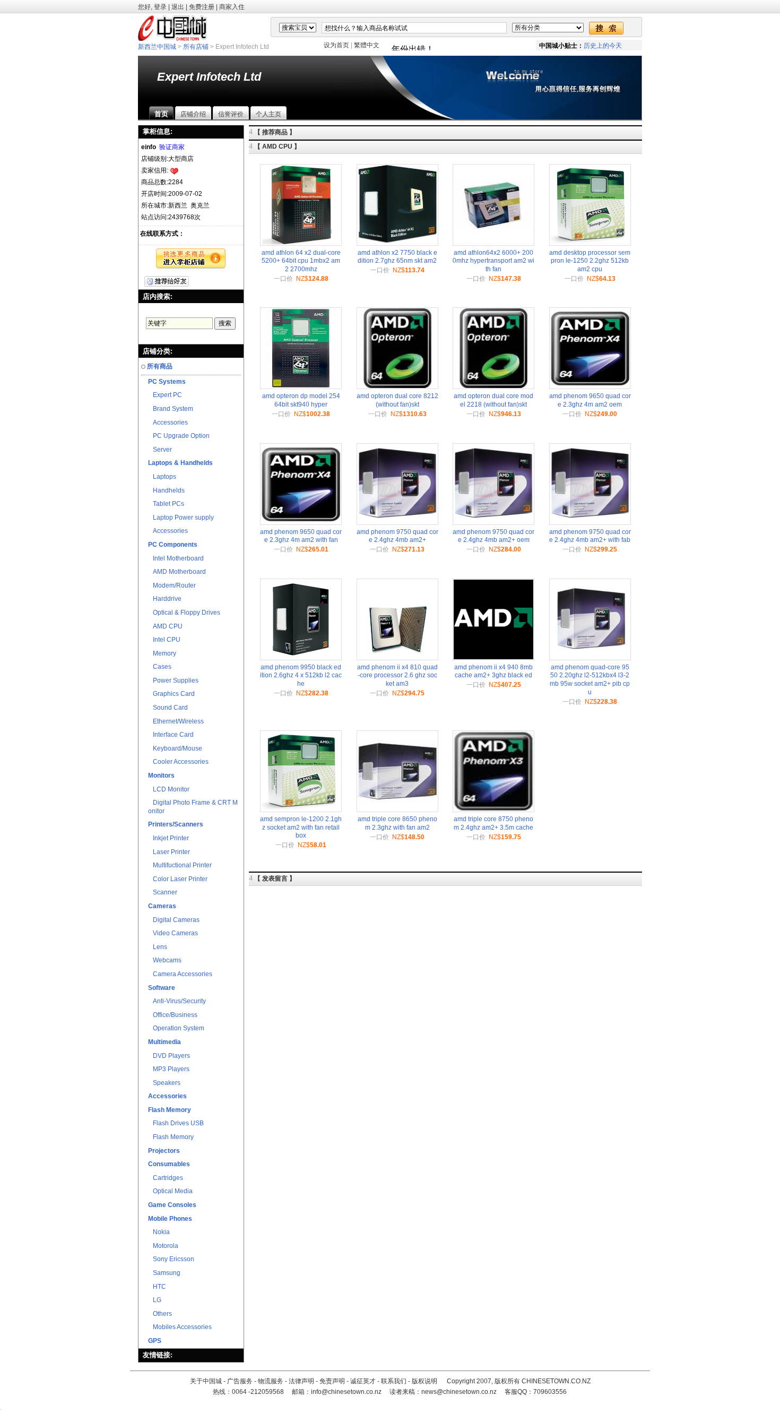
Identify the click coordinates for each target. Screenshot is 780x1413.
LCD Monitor (168, 789)
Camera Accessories (180, 974)
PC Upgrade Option (179, 436)
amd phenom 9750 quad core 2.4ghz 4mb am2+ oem (493, 536)
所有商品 (159, 366)
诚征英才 (363, 1381)
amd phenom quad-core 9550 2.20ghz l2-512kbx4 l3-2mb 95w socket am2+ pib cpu (590, 680)
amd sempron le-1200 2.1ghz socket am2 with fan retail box (301, 827)
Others (160, 1313)
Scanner (162, 892)
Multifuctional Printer (180, 865)
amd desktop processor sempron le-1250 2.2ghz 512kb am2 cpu (589, 261)
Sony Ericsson (171, 1259)
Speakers (164, 1083)
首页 (161, 114)
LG (154, 1300)
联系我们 (393, 1381)
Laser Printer (169, 852)
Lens (157, 947)
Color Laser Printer (177, 879)
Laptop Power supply (181, 517)
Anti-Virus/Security (177, 1001)
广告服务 (240, 1381)
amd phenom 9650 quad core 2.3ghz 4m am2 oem (590, 400)
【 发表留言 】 (275, 878)
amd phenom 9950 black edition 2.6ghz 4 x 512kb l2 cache (301, 675)
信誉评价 (231, 114)
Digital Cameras (174, 920)
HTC (157, 1286)
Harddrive (164, 598)
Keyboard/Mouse (175, 748)
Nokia (159, 1232)
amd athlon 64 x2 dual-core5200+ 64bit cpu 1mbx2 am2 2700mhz (301, 261)
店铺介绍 (193, 114)
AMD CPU (165, 626)
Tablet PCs (166, 503)
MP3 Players (168, 1069)
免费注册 (201, 7)
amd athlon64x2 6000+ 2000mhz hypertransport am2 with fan (493, 261)
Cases (159, 666)
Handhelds (166, 490)
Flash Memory (171, 1137)
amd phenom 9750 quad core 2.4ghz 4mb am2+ (397, 536)
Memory (162, 653)
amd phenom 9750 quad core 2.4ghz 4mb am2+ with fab (590, 536)
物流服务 (270, 1381)
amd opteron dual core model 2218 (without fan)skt (493, 400)
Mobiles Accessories (180, 1327)
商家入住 (232, 7)
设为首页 (336, 45)
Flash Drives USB (176, 1123)
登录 (160, 7)
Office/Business (172, 1015)
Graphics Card (171, 693)
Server (160, 449)
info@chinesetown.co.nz (346, 1391)
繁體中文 (366, 45)
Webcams (164, 960)
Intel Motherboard (176, 558)
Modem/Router (172, 585)
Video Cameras (173, 933)
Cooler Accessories (178, 761)
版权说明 (424, 1381)
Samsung (164, 1273)
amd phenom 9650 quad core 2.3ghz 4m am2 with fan (301, 536)
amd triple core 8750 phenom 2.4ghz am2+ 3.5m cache (493, 823)
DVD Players (169, 1055)
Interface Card (171, 734)
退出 (177, 7)
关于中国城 (206, 1381)
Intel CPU (164, 639)
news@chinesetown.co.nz (459, 1391)
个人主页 (268, 114)
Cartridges (165, 1178)
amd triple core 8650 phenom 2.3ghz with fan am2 (397, 823)
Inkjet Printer (168, 838)
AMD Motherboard (177, 571)
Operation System (176, 1028)
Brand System (170, 408)
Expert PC (165, 395)
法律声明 (301, 1381)
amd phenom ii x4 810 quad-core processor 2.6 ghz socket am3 (397, 675)
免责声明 (332, 1381)
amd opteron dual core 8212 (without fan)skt (397, 400)
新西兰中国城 (157, 46)
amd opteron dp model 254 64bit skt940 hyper (301, 400)
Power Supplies (173, 680)
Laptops (162, 476)
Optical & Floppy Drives (184, 612)
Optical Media (170, 1191)
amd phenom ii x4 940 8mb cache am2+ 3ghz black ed (493, 671)
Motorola (163, 1246)
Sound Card (168, 707)
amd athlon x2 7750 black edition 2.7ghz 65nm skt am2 (397, 257)
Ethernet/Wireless (176, 721)
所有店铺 (196, 46)
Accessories (168, 422)
